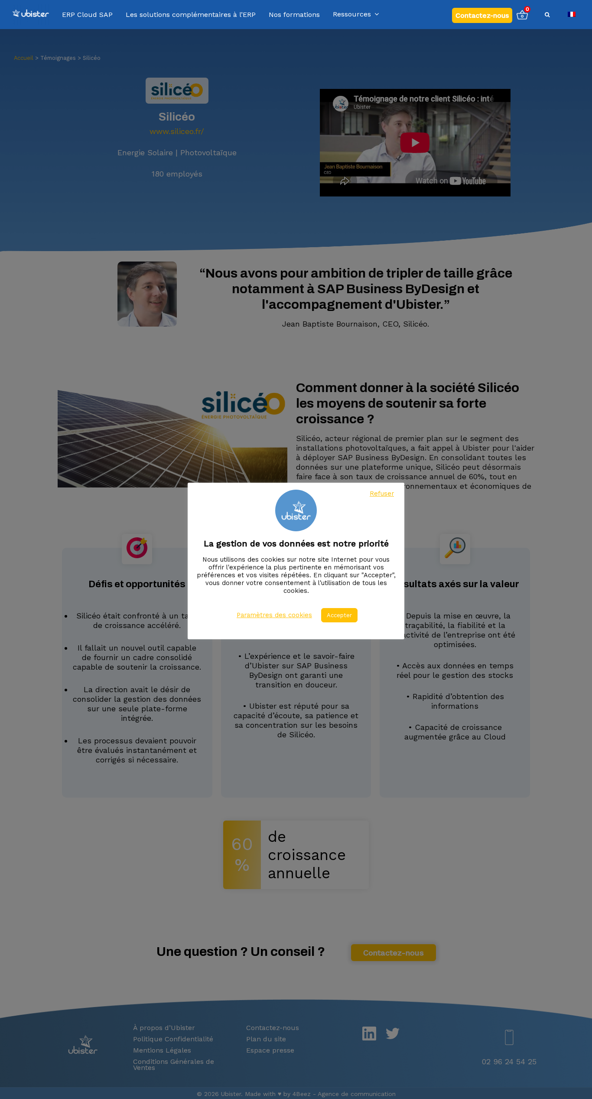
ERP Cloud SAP (87, 14)
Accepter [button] (339, 615)
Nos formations (294, 14)
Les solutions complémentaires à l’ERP (191, 14)
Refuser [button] (382, 493)
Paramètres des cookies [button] (274, 615)
